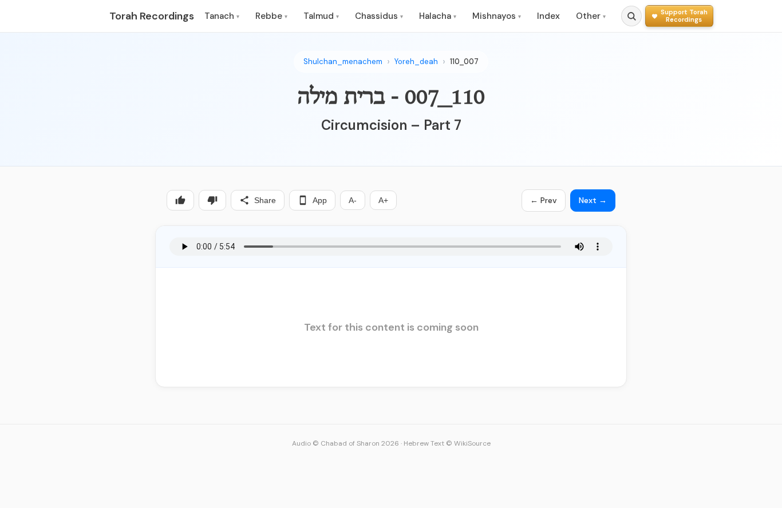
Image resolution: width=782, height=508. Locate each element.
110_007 (464, 61)
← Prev (543, 200)
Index (548, 16)
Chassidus (379, 16)
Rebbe (271, 16)
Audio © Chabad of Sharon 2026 (345, 443)
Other (591, 16)
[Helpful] (180, 200)
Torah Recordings (151, 16)
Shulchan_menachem (342, 61)
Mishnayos (496, 16)
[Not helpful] (212, 200)
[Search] (631, 16)
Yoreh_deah (416, 61)
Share (265, 200)
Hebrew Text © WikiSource (447, 443)
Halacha (437, 16)
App (320, 200)
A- (353, 200)
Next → (593, 200)
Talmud (321, 16)
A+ (383, 200)
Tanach (221, 16)
